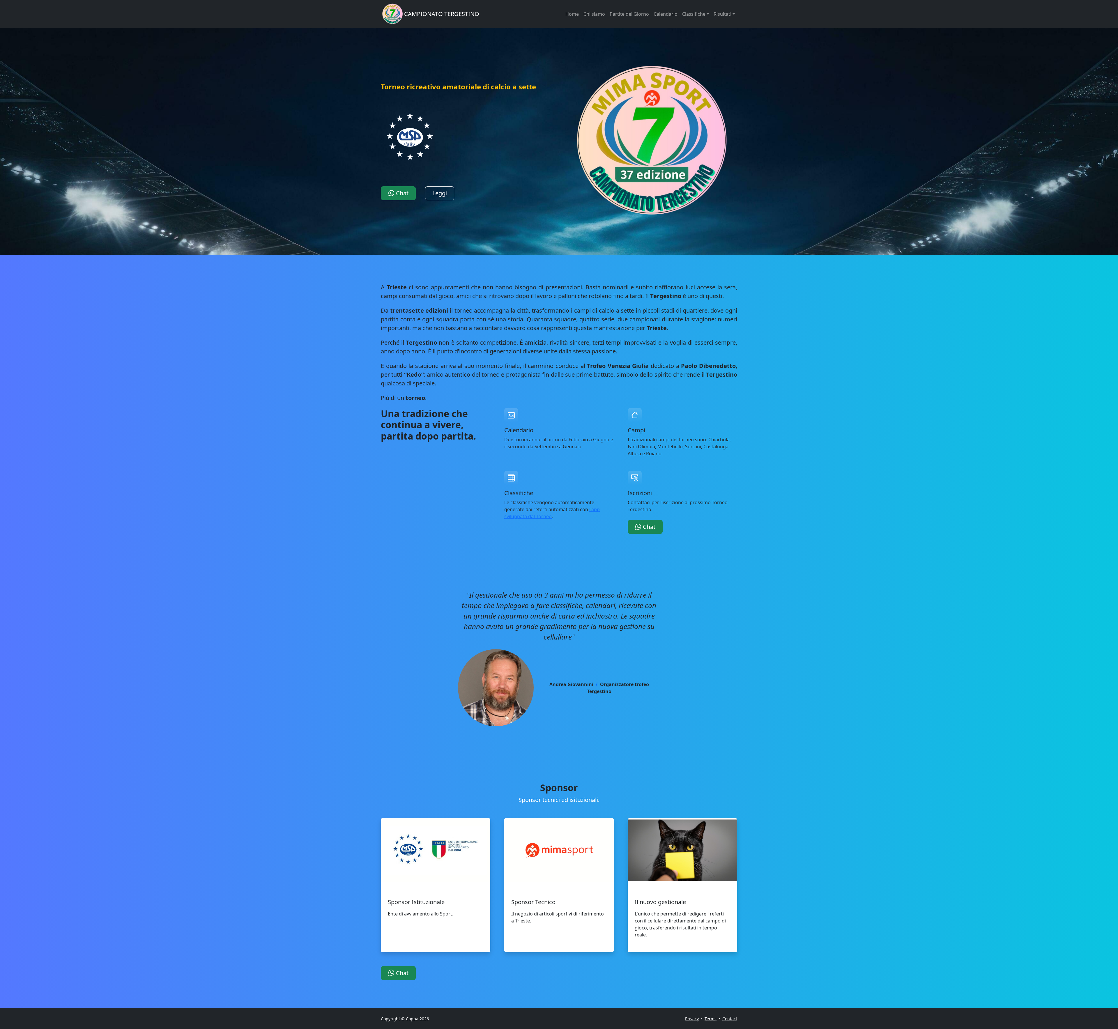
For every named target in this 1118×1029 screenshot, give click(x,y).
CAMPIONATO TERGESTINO (441, 14)
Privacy (692, 1018)
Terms (711, 1018)
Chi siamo (594, 14)
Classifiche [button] (693, 14)
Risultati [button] (722, 14)
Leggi (439, 193)
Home (572, 14)
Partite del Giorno (629, 14)
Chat (401, 193)
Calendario (665, 14)
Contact (729, 1018)
